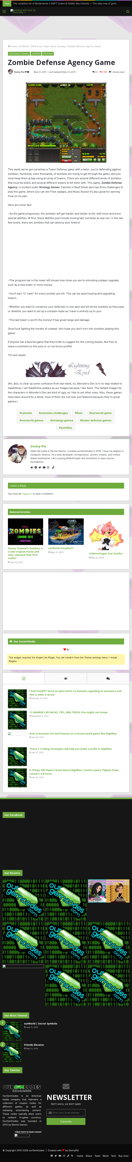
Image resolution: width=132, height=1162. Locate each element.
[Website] (32, 467)
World (106, 1155)
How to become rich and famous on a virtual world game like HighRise (73, 733)
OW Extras (36, 46)
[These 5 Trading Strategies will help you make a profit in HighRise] (17, 756)
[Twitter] (41, 467)
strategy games (62, 420)
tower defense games (97, 420)
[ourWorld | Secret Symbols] (12, 1031)
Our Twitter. (12, 1070)
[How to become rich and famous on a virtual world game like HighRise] (17, 738)
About (89, 1155)
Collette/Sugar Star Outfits (106, 553)
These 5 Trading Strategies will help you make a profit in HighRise (70, 748)
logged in (27, 493)
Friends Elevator (34, 1044)
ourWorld (24, 46)
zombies (66, 427)
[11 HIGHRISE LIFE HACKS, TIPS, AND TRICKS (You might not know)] (17, 720)
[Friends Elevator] (12, 1052)
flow (79, 413)
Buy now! (124, 1155)
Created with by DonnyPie (63, 1150)
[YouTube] (45, 467)
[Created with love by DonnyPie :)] (26, 11)
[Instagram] (49, 467)
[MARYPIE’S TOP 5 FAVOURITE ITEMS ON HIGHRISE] (108, 985)
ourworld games (32, 420)
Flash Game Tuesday (54, 46)
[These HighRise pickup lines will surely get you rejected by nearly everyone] (23, 976)
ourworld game (101, 413)
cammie (26, 413)
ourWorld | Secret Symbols (40, 1023)
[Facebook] (37, 467)
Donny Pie (19, 72)
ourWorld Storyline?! (60, 548)
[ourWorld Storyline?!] (66, 531)
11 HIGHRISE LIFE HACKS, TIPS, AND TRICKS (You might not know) (68, 712)
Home (13, 46)
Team (97, 1155)
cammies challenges (54, 413)
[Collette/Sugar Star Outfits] (106, 534)
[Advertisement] (66, 27)
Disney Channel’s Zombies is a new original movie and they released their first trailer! (25, 553)
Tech (113, 1155)
